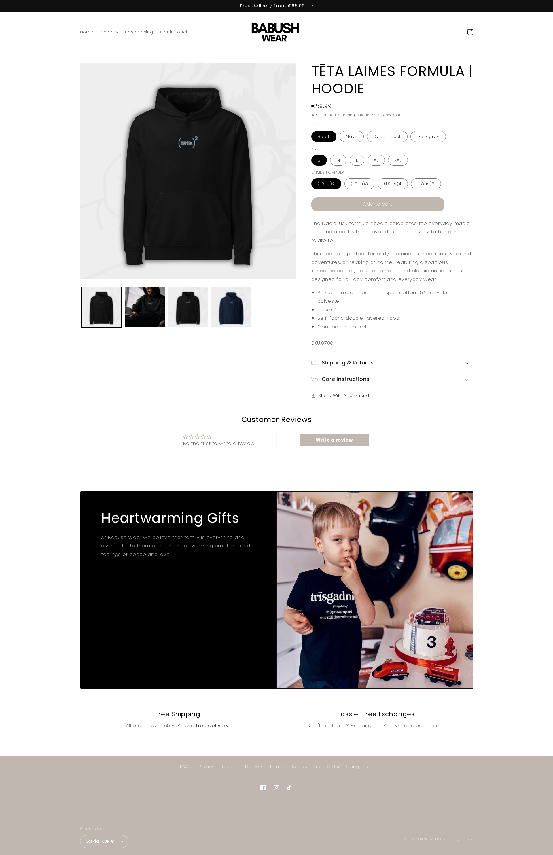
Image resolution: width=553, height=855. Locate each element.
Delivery (254, 766)
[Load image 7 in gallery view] (188, 307)
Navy (351, 136)
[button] (109, 32)
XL (376, 160)
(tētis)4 (392, 184)
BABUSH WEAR (427, 839)
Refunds (230, 766)
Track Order (327, 766)
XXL (398, 160)
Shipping (346, 114)
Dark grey (428, 136)
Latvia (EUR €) (101, 841)
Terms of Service (289, 766)
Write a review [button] (334, 440)
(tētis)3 (359, 184)
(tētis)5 (426, 184)
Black (324, 136)
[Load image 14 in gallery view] (231, 307)
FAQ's (186, 766)
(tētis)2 (326, 184)
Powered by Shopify (456, 839)
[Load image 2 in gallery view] (145, 307)
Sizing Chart (359, 766)
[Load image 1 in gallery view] (102, 307)
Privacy (206, 766)
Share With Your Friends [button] (345, 395)
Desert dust (387, 136)
